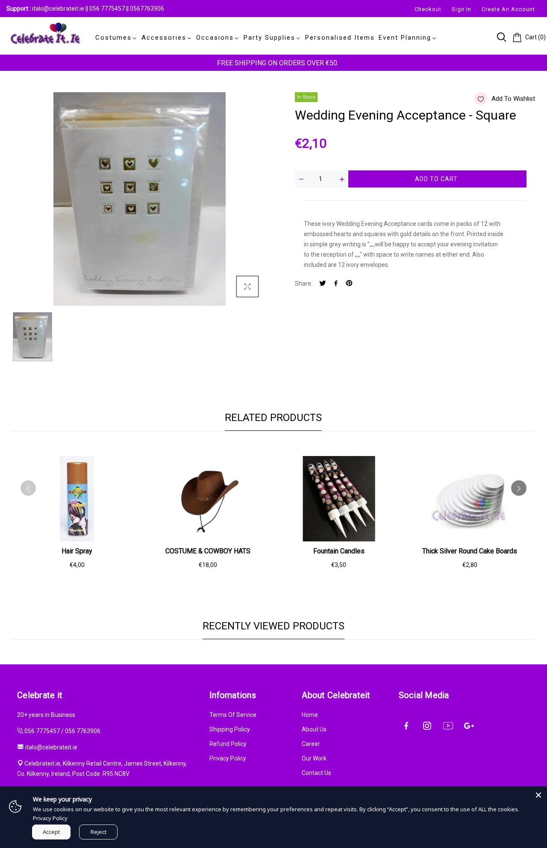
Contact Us (316, 772)
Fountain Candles (339, 551)
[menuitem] (114, 37)
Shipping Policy (229, 729)
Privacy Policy (227, 758)
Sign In (461, 9)
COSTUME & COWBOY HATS (207, 551)
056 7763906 (82, 731)
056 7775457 (107, 8)
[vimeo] (349, 283)
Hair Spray (77, 551)
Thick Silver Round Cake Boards (469, 551)
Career (311, 743)
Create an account (508, 9)
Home (310, 714)
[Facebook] (336, 283)
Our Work (314, 758)
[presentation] (28, 488)
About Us (314, 729)
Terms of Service (232, 714)
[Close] (538, 795)
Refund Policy (228, 743)
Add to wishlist (513, 98)
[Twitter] (323, 283)
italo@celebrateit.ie (58, 8)
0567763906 (147, 8)
